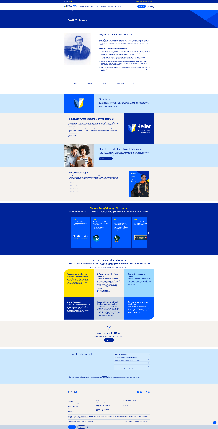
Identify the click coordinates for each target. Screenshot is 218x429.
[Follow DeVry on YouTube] (141, 392)
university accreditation (129, 54)
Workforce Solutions (148, 1)
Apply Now (150, 6)
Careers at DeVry (127, 405)
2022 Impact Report (74, 191)
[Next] (148, 232)
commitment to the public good (120, 267)
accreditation (104, 376)
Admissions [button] (103, 6)
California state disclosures (103, 403)
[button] (214, 422)
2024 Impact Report (74, 185)
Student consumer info (73, 403)
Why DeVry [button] (120, 6)
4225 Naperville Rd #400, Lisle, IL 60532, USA (140, 421)
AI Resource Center (108, 315)
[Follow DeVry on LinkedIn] (146, 392)
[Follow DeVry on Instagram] (149, 392)
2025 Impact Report (74, 182)
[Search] (153, 2)
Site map (125, 403)
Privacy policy (71, 401)
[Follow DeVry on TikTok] (143, 392)
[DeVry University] (70, 6)
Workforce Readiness (78, 308)
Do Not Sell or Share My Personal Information (79, 417)
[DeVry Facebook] (138, 392)
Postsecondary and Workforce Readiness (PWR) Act (77, 282)
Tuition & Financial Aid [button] (95, 6)
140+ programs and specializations (117, 57)
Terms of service (72, 399)
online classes (126, 61)
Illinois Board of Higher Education (105, 416)
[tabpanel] (80, 232)
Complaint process (73, 406)
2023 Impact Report (74, 188)
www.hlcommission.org (99, 374)
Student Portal (142, 1)
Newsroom (137, 1)
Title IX (69, 408)
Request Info (141, 6)
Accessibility (71, 411)
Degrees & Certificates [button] (84, 6)
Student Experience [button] (112, 6)
